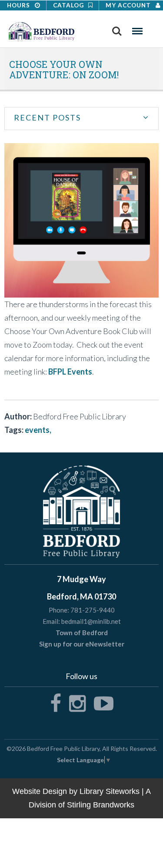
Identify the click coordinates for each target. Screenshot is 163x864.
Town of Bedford (82, 632)
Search (116, 28)
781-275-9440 (92, 610)
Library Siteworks (110, 791)
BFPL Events (70, 371)
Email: (51, 621)
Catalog (69, 5)
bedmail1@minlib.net (91, 621)
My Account (129, 5)
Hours (19, 5)
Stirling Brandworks (100, 804)
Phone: (59, 610)
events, (38, 430)
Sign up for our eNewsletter (81, 644)
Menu (137, 28)
